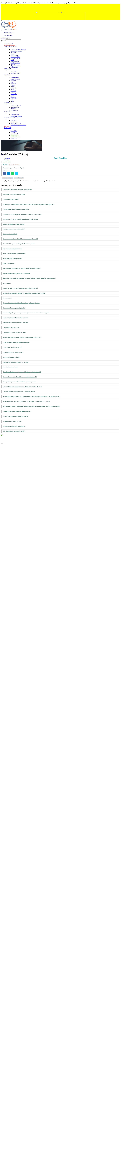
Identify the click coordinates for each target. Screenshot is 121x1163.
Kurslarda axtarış (15, 114)
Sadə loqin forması (15, 136)
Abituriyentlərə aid (15, 58)
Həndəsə (13, 92)
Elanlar (12, 54)
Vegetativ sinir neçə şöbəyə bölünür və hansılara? (16, 273)
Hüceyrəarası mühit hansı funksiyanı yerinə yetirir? (17, 189)
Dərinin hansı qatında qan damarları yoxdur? (15, 416)
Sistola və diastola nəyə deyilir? (11, 357)
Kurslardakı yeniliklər (16, 116)
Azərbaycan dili (15, 77)
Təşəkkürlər (14, 131)
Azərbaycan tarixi (15, 79)
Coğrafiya (13, 83)
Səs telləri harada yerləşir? (10, 367)
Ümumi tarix (14, 98)
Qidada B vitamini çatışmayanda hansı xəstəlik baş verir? (19, 391)
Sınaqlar (13, 64)
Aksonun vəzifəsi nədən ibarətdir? (12, 258)
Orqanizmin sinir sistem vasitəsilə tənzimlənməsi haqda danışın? (20, 219)
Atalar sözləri (14, 122)
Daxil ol (3, 38)
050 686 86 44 (8, 32)
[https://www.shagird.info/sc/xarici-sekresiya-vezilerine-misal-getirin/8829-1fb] (4, 173)
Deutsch (13, 85)
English (12, 86)
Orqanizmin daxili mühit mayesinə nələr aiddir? (16, 209)
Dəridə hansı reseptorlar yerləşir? (12, 421)
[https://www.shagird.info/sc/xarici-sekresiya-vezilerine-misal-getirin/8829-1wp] (12, 173)
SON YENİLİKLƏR (9, 45)
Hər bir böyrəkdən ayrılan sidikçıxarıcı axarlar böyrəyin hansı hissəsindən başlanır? (26, 401)
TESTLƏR (7, 74)
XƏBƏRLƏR (7, 102)
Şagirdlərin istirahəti (16, 105)
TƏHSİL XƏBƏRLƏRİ (10, 46)
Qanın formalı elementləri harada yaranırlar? (15, 317)
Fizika (12, 89)
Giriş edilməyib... (8, 35)
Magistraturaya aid (15, 66)
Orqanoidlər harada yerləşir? (11, 199)
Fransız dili (13, 91)
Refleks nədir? (7, 283)
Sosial (12, 60)
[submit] (1, 41)
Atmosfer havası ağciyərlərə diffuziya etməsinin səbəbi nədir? (20, 377)
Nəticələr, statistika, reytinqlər (18, 49)
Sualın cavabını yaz (16, 123)
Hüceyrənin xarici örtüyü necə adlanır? (14, 194)
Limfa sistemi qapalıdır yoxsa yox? (12, 347)
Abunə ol (13, 132)
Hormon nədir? (7, 298)
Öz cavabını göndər (19, 177)
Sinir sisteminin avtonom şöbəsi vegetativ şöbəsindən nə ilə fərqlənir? (22, 268)
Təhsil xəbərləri (15, 61)
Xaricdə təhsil (14, 110)
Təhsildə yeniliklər (15, 63)
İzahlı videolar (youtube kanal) (18, 125)
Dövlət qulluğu (14, 67)
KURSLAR (7, 111)
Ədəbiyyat (13, 88)
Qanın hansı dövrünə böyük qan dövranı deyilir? (16, 342)
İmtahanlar (13, 52)
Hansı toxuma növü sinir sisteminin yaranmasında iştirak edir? (20, 239)
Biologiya (13, 80)
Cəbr (12, 82)
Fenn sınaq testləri (15, 73)
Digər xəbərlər (14, 55)
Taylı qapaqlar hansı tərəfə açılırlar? (13, 352)
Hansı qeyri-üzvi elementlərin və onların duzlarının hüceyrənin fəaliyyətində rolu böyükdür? (28, 204)
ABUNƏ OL (7, 126)
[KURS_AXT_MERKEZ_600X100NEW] (60, 8)
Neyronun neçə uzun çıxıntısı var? (12, 248)
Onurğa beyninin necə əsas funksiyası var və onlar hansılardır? (20, 288)
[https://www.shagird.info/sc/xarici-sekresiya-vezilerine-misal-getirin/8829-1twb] (16, 173)
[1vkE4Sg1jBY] (60, 16)
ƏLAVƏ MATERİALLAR (11, 117)
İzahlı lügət (13, 120)
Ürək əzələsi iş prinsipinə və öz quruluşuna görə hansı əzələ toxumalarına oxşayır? (25, 313)
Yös (12, 100)
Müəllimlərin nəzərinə (16, 51)
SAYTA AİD (7, 128)
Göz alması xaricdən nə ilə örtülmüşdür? (14, 426)
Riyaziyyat (13, 97)
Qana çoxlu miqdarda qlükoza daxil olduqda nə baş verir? (19, 381)
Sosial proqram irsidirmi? (10, 234)
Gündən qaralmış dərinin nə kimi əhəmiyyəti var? (17, 411)
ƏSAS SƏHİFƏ (8, 43)
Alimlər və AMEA (15, 57)
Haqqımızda (14, 138)
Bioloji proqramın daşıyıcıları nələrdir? (14, 224)
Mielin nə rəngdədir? (9, 263)
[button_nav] (1, 20)
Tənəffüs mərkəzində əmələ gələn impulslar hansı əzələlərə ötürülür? (22, 372)
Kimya (12, 95)
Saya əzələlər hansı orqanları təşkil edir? (14, 308)
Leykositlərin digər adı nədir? (11, 327)
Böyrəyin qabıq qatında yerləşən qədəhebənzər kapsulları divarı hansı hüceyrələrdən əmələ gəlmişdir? (31, 406)
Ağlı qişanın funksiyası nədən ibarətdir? (14, 431)
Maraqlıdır (13, 108)
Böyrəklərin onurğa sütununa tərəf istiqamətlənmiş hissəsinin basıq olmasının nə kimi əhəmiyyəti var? (31, 396)
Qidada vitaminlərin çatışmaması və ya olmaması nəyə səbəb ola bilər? (22, 386)
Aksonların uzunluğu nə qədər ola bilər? (14, 253)
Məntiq (12, 101)
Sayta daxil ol (14, 134)
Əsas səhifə (7, 158)
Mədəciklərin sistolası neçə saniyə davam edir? (16, 362)
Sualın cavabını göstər (8, 177)
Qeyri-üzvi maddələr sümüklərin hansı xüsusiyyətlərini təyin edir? (21, 303)
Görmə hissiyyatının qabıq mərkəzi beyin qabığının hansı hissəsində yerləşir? (24, 293)
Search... (3, 40)
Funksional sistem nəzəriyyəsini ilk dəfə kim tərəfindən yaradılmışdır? (22, 214)
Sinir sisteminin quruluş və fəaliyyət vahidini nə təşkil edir (19, 244)
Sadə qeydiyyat (15, 135)
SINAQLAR (7, 68)
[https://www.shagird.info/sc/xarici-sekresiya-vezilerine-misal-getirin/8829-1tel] (8, 173)
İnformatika (14, 94)
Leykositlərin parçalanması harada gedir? (14, 332)
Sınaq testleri (14, 71)
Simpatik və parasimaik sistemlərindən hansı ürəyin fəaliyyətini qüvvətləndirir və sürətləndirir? (29, 278)
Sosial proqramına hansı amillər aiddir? (14, 229)
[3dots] (1, 30)
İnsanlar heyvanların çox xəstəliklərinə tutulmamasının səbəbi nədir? (22, 337)
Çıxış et (7, 38)
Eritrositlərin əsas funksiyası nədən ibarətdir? (15, 322)
